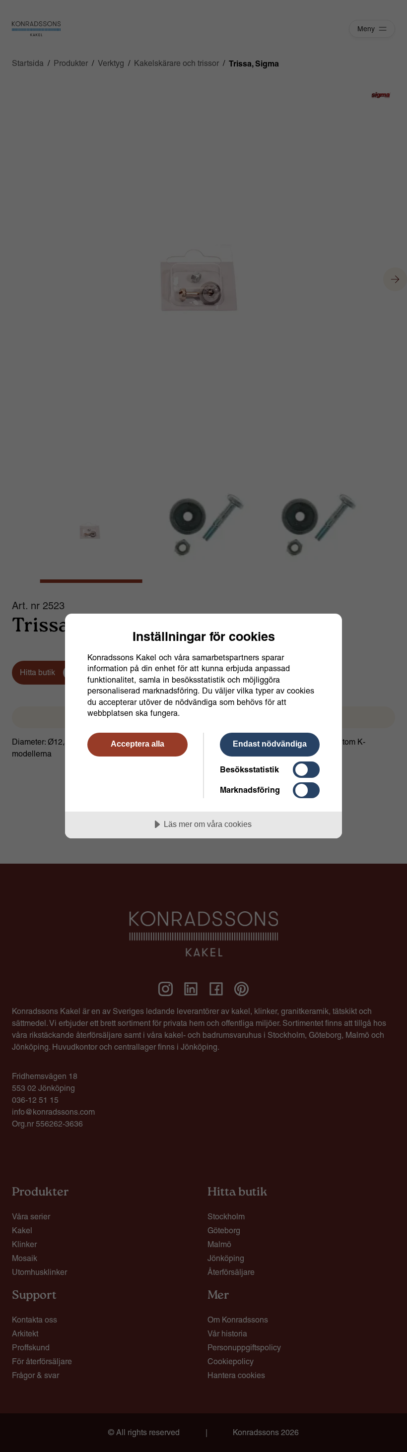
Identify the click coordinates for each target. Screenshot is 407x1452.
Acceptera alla (137, 743)
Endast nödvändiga (270, 743)
